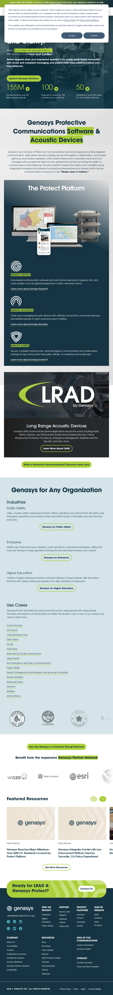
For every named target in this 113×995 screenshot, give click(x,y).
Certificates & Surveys (16, 954)
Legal (83, 989)
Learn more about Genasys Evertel (28, 359)
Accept (72, 35)
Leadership (12, 970)
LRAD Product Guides (51, 958)
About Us (11, 942)
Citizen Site (64, 926)
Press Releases (48, 966)
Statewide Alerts (15, 682)
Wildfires (11, 691)
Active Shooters (14, 625)
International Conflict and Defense (24, 653)
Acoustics (81, 922)
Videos (45, 970)
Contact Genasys (84, 962)
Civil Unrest (12, 630)
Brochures (46, 946)
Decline (94, 35)
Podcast (45, 962)
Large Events (13, 658)
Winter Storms (13, 696)
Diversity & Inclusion (15, 958)
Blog (44, 942)
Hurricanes (12, 649)
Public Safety (47, 926)
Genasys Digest (84, 949)
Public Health (13, 668)
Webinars (46, 974)
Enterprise (46, 914)
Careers (10, 950)
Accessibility (12, 946)
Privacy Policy (65, 989)
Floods (10, 644)
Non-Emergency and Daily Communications (29, 663)
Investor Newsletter (85, 945)
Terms (76, 989)
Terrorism (11, 686)
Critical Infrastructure (17, 635)
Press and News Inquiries (88, 966)
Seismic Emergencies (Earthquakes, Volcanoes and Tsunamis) (37, 672)
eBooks (45, 954)
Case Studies (47, 950)
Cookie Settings (94, 989)
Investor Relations (14, 962)
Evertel (80, 926)
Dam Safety (12, 639)
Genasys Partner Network (18, 966)
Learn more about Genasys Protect (28, 289)
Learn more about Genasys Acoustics (29, 324)
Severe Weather (15, 677)
